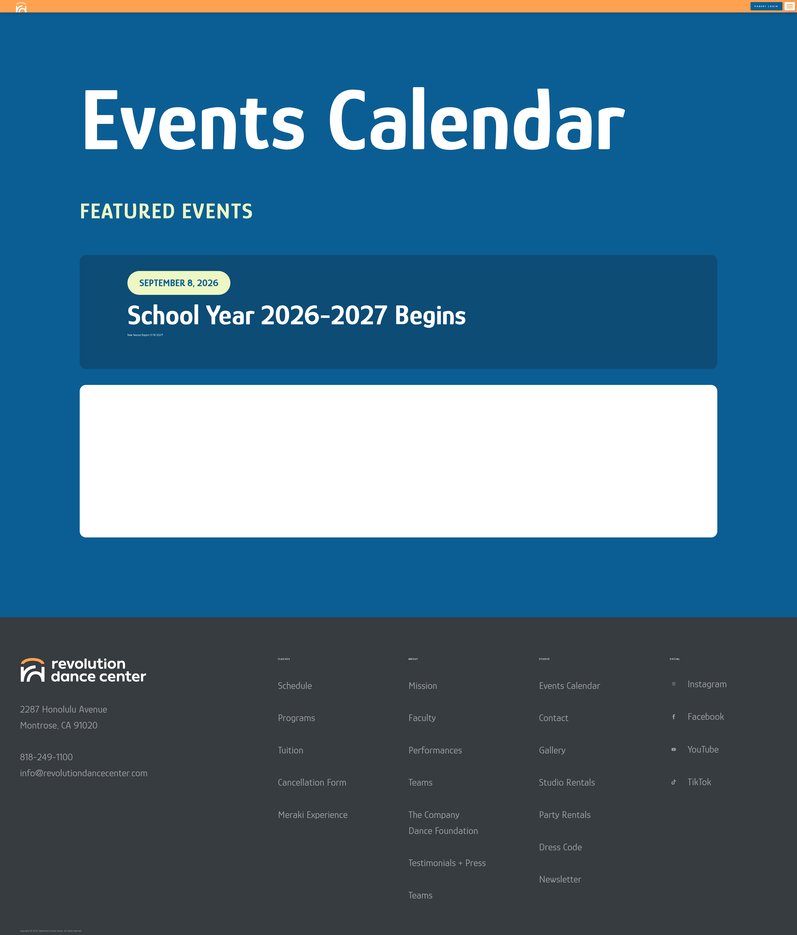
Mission (422, 685)
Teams (420, 782)
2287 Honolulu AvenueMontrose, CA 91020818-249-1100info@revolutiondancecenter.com (84, 741)
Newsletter (560, 879)
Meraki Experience (313, 814)
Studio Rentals (567, 782)
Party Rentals (565, 814)
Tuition (290, 750)
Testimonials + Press (447, 862)
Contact (553, 717)
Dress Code (560, 847)
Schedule (295, 685)
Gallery (552, 750)
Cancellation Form (312, 782)
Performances (435, 750)
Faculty (422, 717)
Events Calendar (569, 685)
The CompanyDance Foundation (443, 822)
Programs (296, 717)
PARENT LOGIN (766, 6)
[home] (21, 7)
